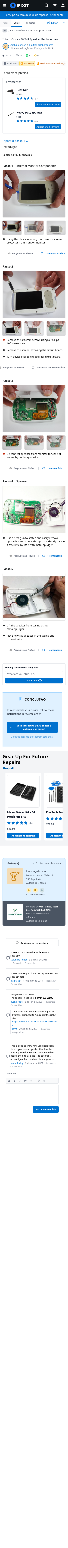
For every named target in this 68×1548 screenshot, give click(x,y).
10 (20, 55)
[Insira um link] (25, 1080)
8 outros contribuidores (48, 863)
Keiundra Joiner (18, 959)
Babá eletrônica (18, 30)
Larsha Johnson (18, 44)
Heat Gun (22, 90)
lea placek (15, 980)
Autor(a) (13, 863)
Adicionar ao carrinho (48, 104)
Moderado (29, 63)
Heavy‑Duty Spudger (29, 112)
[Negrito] (9, 1080)
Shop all (8, 768)
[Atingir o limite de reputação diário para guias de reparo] (35, 890)
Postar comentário (46, 1109)
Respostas (30, 22)
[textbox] (32, 1094)
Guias (17, 22)
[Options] (5, 30)
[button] (46, 5)
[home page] (19, 5)
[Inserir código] (19, 1080)
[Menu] (5, 5)
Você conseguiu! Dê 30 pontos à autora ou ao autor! (34, 727)
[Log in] (63, 5)
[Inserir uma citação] (30, 1080)
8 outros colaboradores (41, 44)
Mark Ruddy (16, 1063)
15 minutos (12, 63)
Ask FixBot (31, 680)
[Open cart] (55, 5)
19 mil (9, 55)
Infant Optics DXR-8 (40, 30)
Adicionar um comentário (34, 665)
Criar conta (57, 15)
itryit (14, 1028)
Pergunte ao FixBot (22, 253)
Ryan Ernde (16, 1001)
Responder (17, 963)
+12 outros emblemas (36, 894)
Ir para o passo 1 (14, 141)
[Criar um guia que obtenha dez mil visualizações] (28, 890)
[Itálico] (14, 1080)
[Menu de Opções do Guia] (64, 23)
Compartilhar (30, 963)
